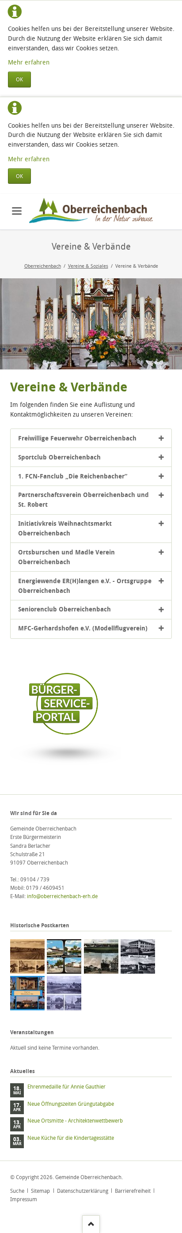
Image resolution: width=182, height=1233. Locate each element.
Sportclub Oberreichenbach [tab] (59, 457)
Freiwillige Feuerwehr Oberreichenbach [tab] (77, 438)
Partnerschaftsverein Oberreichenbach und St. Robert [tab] (83, 499)
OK (19, 79)
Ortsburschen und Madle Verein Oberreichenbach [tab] (66, 557)
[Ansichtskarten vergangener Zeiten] (27, 956)
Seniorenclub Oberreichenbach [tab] (64, 609)
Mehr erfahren (28, 62)
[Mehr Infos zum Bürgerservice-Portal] (65, 769)
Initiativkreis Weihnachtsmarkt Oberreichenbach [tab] (65, 528)
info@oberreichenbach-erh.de (62, 896)
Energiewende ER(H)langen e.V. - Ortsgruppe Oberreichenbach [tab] (85, 586)
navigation (17, 211)
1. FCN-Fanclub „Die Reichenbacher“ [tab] (72, 476)
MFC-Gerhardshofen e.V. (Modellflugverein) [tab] (83, 628)
